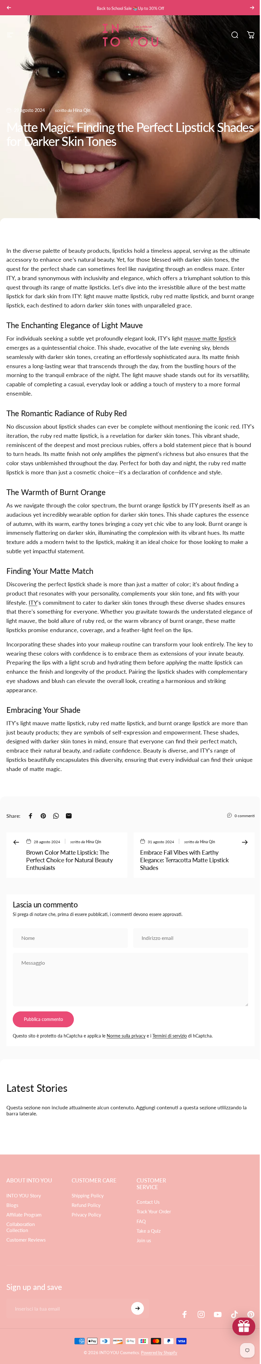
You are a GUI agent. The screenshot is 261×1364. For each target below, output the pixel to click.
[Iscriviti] (136, 1308)
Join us (141, 1240)
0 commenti (245, 815)
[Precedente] (9, 7)
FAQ (139, 1221)
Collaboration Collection (20, 1227)
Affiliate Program (23, 1214)
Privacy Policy (85, 1214)
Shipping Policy (86, 1195)
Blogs (12, 1205)
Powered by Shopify (157, 1352)
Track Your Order (151, 1211)
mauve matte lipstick (210, 338)
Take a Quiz (146, 1231)
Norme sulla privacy (126, 1035)
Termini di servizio (169, 1035)
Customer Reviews (26, 1240)
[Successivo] (252, 7)
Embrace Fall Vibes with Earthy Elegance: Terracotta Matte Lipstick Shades (184, 860)
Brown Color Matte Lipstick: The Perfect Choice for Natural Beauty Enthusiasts (69, 860)
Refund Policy (84, 1205)
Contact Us (146, 1202)
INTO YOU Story (23, 1195)
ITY (33, 602)
